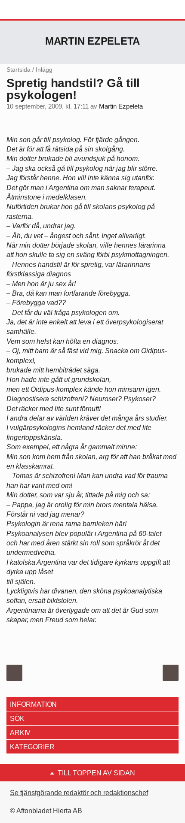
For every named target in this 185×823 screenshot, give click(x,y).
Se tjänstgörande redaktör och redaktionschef (79, 792)
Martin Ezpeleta (92, 41)
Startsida (18, 69)
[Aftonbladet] (38, 10)
